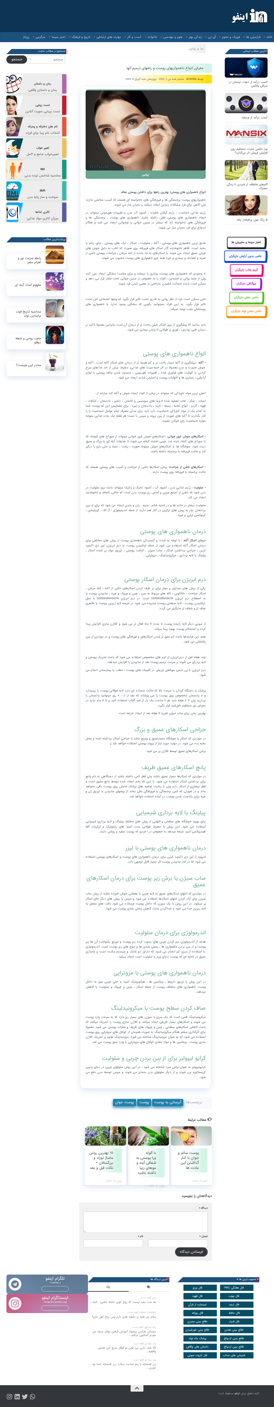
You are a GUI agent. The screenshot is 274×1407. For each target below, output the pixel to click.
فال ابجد (234, 1304)
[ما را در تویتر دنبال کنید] (25, 1397)
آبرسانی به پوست (167, 1102)
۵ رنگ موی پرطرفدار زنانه (252, 220)
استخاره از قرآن (197, 1304)
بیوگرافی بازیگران (246, 283)
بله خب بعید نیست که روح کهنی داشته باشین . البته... (123, 1302)
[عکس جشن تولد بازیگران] (246, 316)
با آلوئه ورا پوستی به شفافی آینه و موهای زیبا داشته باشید (146, 1163)
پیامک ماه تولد (197, 1338)
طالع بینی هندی (234, 1330)
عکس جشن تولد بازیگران (246, 311)
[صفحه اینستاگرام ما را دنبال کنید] (9, 1397)
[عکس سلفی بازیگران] (246, 302)
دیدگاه (203, 1208)
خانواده (152, 37)
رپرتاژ (26, 37)
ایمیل (204, 1236)
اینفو (237, 1393)
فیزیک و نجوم (231, 37)
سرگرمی (40, 37)
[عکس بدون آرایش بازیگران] (245, 261)
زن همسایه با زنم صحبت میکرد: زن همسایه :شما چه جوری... (124, 1366)
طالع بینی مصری (197, 1321)
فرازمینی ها (253, 37)
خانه (269, 37)
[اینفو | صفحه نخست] (249, 16)
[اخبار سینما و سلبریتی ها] (246, 247)
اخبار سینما (59, 37)
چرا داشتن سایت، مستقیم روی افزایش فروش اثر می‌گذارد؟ (249, 151)
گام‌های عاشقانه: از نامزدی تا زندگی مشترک (247, 186)
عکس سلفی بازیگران (246, 297)
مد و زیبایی (196, 48)
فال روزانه (197, 1313)
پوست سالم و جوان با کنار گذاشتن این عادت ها (188, 1160)
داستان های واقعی (197, 1347)
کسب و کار (134, 37)
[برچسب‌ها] (149, 1288)
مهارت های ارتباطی (109, 37)
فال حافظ (234, 1313)
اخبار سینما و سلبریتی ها (246, 242)
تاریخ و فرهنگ (81, 37)
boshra (191, 79)
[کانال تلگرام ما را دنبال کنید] (33, 1397)
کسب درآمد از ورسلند (254, 117)
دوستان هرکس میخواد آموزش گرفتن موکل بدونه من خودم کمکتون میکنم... (124, 1333)
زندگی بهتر (195, 37)
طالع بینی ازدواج (234, 1338)
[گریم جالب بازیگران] (246, 274)
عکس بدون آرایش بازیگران (245, 256)
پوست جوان (124, 1102)
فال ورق (197, 1287)
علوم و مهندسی (173, 37)
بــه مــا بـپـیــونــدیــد (55, 1288)
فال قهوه (197, 1296)
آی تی (212, 37)
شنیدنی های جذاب (234, 1355)
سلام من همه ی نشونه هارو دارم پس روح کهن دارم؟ (124, 1317)
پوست (144, 1102)
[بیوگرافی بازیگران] (246, 288)
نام (140, 1236)
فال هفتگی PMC (234, 1287)
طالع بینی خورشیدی (197, 1330)
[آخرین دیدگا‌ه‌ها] (108, 1288)
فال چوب (234, 1296)
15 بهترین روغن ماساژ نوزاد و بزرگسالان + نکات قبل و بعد (101, 1160)
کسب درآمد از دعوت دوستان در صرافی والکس (248, 84)
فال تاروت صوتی (197, 1355)
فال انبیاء (234, 1321)
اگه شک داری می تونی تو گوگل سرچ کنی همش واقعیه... (127, 1350)
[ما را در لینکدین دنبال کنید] (17, 1397)
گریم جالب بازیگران (246, 270)
